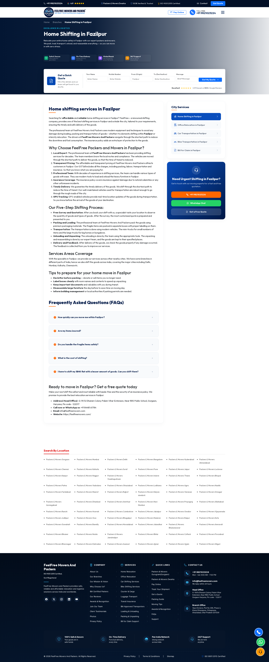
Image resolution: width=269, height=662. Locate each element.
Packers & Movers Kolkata (88, 469)
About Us (94, 571)
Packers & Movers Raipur (179, 518)
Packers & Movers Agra (179, 485)
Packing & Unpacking (130, 616)
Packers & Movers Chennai (57, 469)
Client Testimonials (98, 611)
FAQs (154, 614)
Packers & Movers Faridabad (58, 492)
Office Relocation (128, 576)
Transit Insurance (128, 601)
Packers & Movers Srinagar (210, 492)
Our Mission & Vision (99, 581)
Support (155, 619)
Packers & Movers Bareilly (88, 524)
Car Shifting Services (130, 581)
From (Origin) (136, 74)
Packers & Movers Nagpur (88, 476)
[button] (103, 317)
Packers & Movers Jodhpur (57, 518)
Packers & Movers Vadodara (89, 485)
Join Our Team (96, 606)
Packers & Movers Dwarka (114, 3)
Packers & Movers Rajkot (117, 492)
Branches (57, 22)
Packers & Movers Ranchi (56, 511)
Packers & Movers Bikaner (57, 534)
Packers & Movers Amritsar (118, 502)
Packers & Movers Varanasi (180, 492)
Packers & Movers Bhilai (148, 534)
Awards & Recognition (99, 601)
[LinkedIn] (69, 599)
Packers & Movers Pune (148, 469)
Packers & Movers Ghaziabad (120, 485)
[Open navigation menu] (222, 12)
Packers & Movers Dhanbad (88, 502)
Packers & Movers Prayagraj (181, 502)
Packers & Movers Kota (209, 518)
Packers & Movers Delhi (117, 459)
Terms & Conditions (151, 656)
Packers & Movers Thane (179, 476)
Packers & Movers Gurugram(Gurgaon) (160, 572)
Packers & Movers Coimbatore (120, 511)
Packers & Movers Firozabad (211, 534)
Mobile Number (115, 74)
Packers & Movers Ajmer (148, 544)
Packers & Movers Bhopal (210, 476)
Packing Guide (158, 599)
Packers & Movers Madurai (149, 518)
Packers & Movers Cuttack (180, 534)
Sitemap (170, 656)
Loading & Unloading (130, 611)
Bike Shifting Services (130, 586)
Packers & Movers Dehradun (89, 544)
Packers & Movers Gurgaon (57, 459)
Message (179, 74)
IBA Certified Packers (99, 591)
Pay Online (178, 12)
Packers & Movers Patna (56, 485)
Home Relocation (128, 571)
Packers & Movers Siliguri (209, 544)
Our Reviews (95, 596)
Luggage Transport (129, 596)
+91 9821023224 (198, 194)
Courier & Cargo (128, 591)
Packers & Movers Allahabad (211, 502)
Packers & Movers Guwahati (58, 524)
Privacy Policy (96, 621)
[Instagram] (61, 599)
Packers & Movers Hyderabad (181, 459)
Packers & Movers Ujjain (179, 544)
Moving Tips (157, 604)
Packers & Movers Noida (87, 534)
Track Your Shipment (161, 589)
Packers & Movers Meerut (87, 492)
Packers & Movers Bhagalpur (119, 518)
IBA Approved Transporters (132, 606)
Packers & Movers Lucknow (210, 469)
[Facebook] (46, 599)
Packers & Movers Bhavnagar (58, 544)
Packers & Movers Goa (86, 518)
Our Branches (96, 576)
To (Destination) (160, 74)
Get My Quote (208, 79)
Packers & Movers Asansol (118, 544)
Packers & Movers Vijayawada (212, 511)
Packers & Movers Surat (117, 469)
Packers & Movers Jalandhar (150, 524)
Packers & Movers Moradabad (120, 524)
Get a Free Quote (198, 212)
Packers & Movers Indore (148, 476)
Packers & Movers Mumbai (88, 459)
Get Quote (218, 3)
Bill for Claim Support (130, 621)
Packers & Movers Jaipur (179, 469)
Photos (93, 616)
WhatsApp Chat (198, 203)
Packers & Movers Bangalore (150, 459)
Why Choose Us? (97, 586)
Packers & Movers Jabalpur (149, 511)
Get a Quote (157, 594)
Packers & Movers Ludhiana (149, 485)
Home (47, 22)
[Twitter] (54, 599)
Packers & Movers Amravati (211, 524)
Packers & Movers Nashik (210, 485)
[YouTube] (76, 599)
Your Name (90, 74)
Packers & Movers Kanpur (57, 476)
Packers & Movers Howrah (88, 511)
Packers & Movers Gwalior (180, 511)
